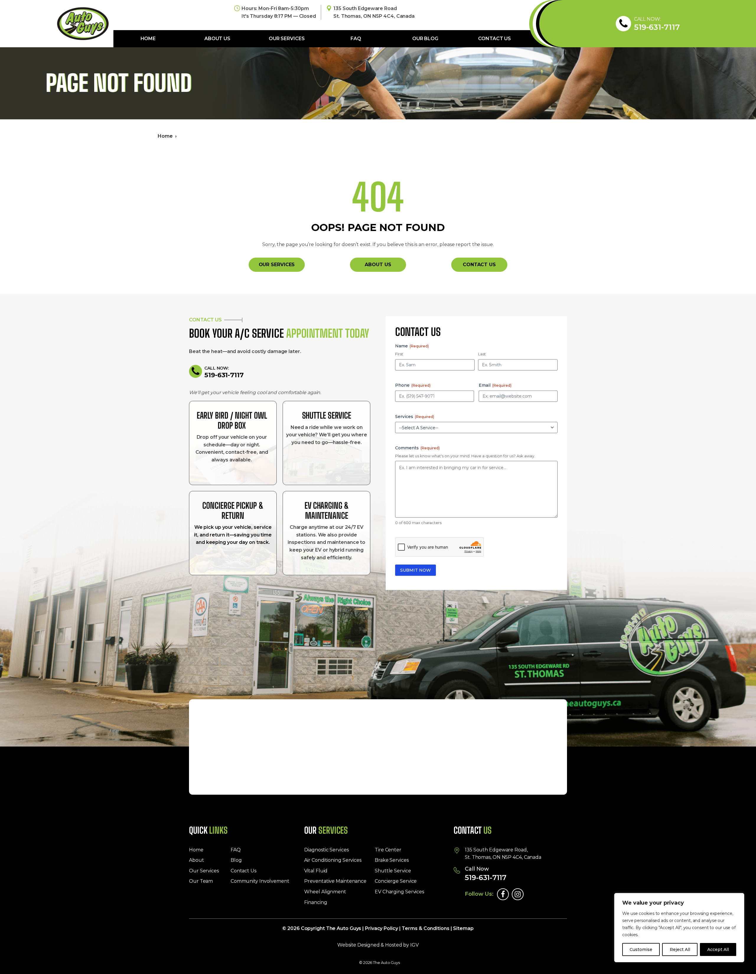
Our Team (201, 881)
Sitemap (463, 928)
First (399, 354)
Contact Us (494, 38)
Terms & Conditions (425, 928)
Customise (641, 949)
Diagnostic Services (326, 850)
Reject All (680, 949)
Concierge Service (396, 881)
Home (148, 38)
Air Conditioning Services (332, 860)
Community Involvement (260, 881)
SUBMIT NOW (415, 570)
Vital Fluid (316, 871)
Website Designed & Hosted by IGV (378, 945)
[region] (679, 927)
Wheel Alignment (325, 892)
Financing (315, 902)
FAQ (356, 38)
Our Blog (425, 38)
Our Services (287, 38)
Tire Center (388, 850)
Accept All (718, 949)
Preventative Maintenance (335, 881)
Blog (236, 860)
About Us (217, 38)
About (196, 860)
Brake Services (392, 860)
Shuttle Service (393, 871)
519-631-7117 (657, 27)
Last (482, 354)
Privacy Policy (381, 928)
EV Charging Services (399, 892)
